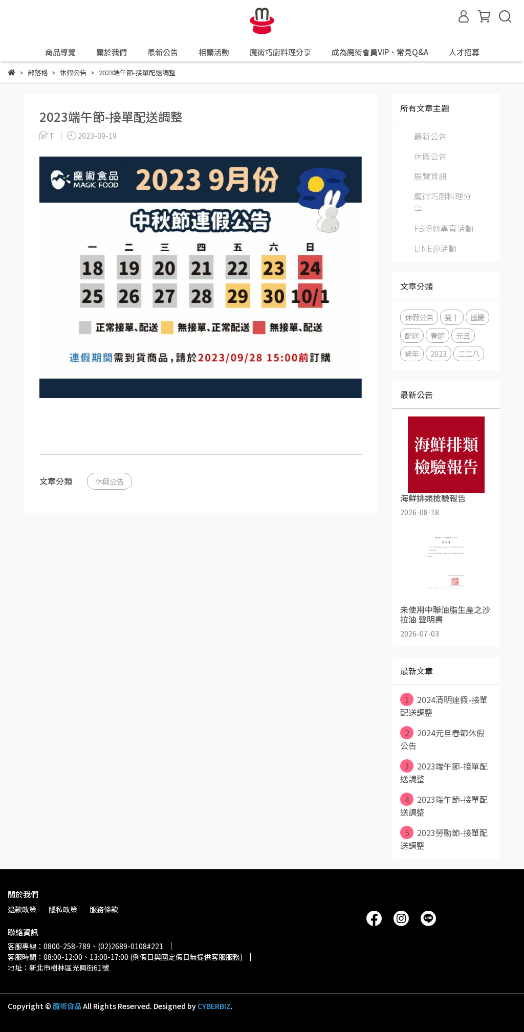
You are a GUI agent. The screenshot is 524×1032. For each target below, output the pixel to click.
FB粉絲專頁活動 (443, 228)
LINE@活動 (435, 248)
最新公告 (430, 136)
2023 (438, 353)
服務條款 (104, 909)
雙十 (452, 317)
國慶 (477, 317)
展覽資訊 (430, 176)
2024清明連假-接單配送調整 (444, 705)
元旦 (463, 335)
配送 (412, 335)
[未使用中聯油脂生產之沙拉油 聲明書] (446, 566)
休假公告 (109, 481)
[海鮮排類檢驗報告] (446, 454)
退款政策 (22, 909)
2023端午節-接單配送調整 (444, 772)
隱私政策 (63, 909)
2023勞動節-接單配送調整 (444, 838)
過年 (412, 353)
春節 (437, 335)
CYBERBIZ (214, 1006)
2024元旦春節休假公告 (442, 739)
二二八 (468, 353)
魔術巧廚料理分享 (442, 202)
